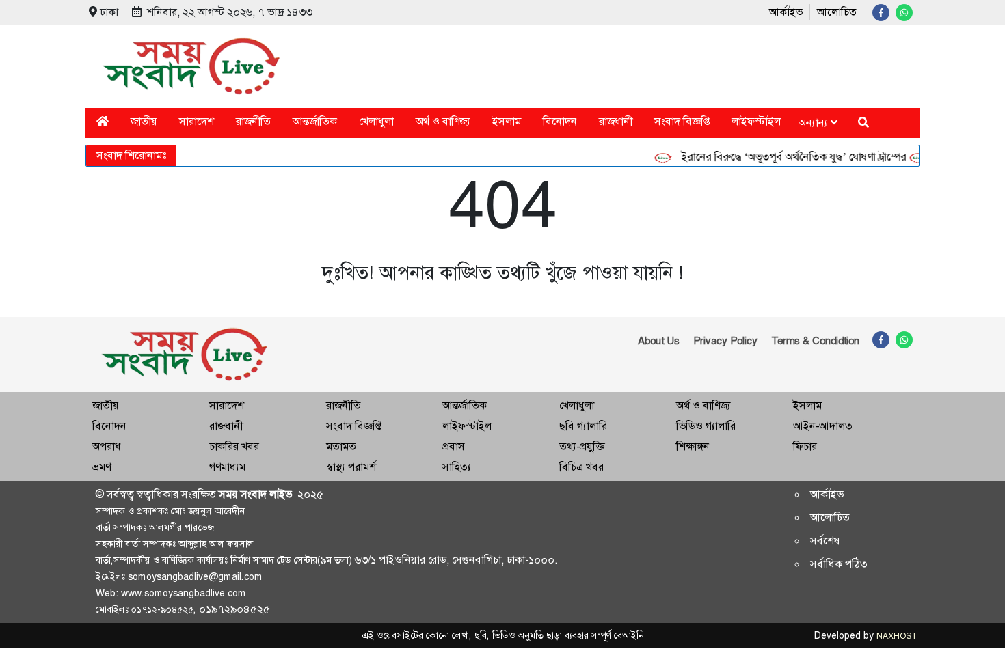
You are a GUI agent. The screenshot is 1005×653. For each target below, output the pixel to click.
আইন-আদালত (823, 426)
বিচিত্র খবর (581, 467)
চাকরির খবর (234, 446)
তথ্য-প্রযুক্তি (581, 446)
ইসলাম (506, 121)
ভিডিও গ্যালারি (706, 426)
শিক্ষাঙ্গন (693, 446)
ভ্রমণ (101, 467)
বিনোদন (560, 121)
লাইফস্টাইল (756, 121)
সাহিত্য (456, 467)
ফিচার (805, 446)
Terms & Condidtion (815, 341)
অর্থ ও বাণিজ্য (443, 121)
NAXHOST (896, 635)
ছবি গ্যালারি (583, 426)
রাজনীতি (253, 121)
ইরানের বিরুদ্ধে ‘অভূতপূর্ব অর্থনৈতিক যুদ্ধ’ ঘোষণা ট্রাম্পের (787, 157)
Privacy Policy (725, 341)
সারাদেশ (196, 121)
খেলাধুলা (376, 121)
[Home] (102, 121)
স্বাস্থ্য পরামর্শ (351, 467)
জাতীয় (144, 121)
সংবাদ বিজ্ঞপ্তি (682, 121)
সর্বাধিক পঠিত (839, 564)
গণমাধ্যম (227, 467)
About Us (659, 341)
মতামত (341, 446)
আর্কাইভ (786, 12)
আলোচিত (837, 12)
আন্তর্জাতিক (315, 121)
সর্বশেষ (825, 540)
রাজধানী (615, 121)
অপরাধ (106, 446)
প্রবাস (453, 446)
